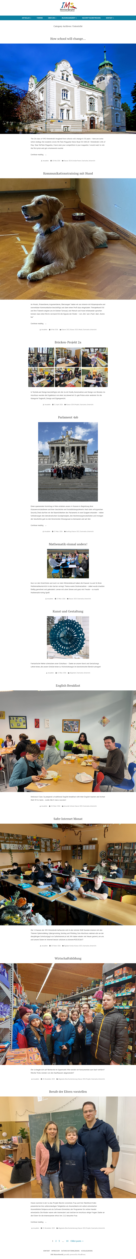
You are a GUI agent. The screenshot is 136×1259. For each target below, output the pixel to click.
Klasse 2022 (65, 329)
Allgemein (73, 673)
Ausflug (68, 531)
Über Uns (51, 18)
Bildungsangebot (68, 18)
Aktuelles (26, 18)
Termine (40, 18)
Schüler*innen (76, 161)
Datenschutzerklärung (70, 1251)
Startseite (85, 161)
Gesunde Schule (69, 806)
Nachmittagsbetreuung (91, 18)
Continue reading (41, 154)
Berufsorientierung (71, 1079)
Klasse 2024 (68, 161)
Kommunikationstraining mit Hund (68, 173)
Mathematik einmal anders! (68, 544)
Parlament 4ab (68, 417)
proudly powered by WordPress (74, 1254)
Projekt (77, 404)
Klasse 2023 (74, 329)
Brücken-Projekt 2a (68, 342)
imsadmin (46, 161)
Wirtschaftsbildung (68, 958)
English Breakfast (68, 685)
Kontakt (109, 18)
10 (67, 1241)
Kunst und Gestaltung (68, 611)
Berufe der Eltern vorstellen (68, 1092)
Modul (80, 329)
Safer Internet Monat (68, 819)
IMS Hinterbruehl (56, 1254)
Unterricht (92, 161)
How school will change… (68, 39)
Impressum (55, 1251)
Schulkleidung (87, 1251)
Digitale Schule (69, 946)
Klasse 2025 (73, 599)
